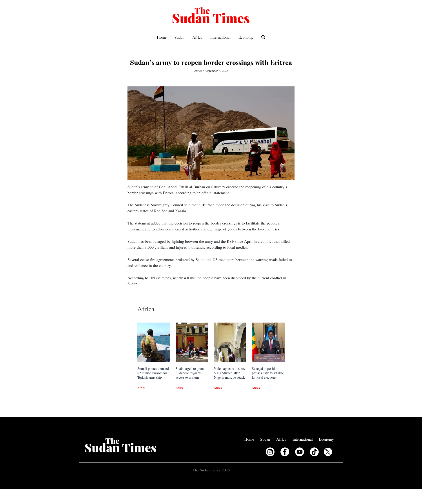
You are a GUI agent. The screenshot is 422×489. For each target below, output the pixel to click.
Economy (245, 37)
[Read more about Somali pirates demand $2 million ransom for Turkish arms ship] (153, 341)
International (220, 37)
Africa (197, 37)
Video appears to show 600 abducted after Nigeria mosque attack (230, 373)
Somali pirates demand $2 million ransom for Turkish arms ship (153, 373)
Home (162, 37)
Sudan (179, 37)
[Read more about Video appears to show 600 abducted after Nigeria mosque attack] (230, 341)
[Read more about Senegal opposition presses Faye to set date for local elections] (268, 341)
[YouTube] (299, 451)
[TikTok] (314, 451)
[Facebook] (284, 451)
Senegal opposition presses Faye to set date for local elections (268, 373)
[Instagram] (270, 451)
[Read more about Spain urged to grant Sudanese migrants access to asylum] (192, 341)
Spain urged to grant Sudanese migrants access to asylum (190, 373)
